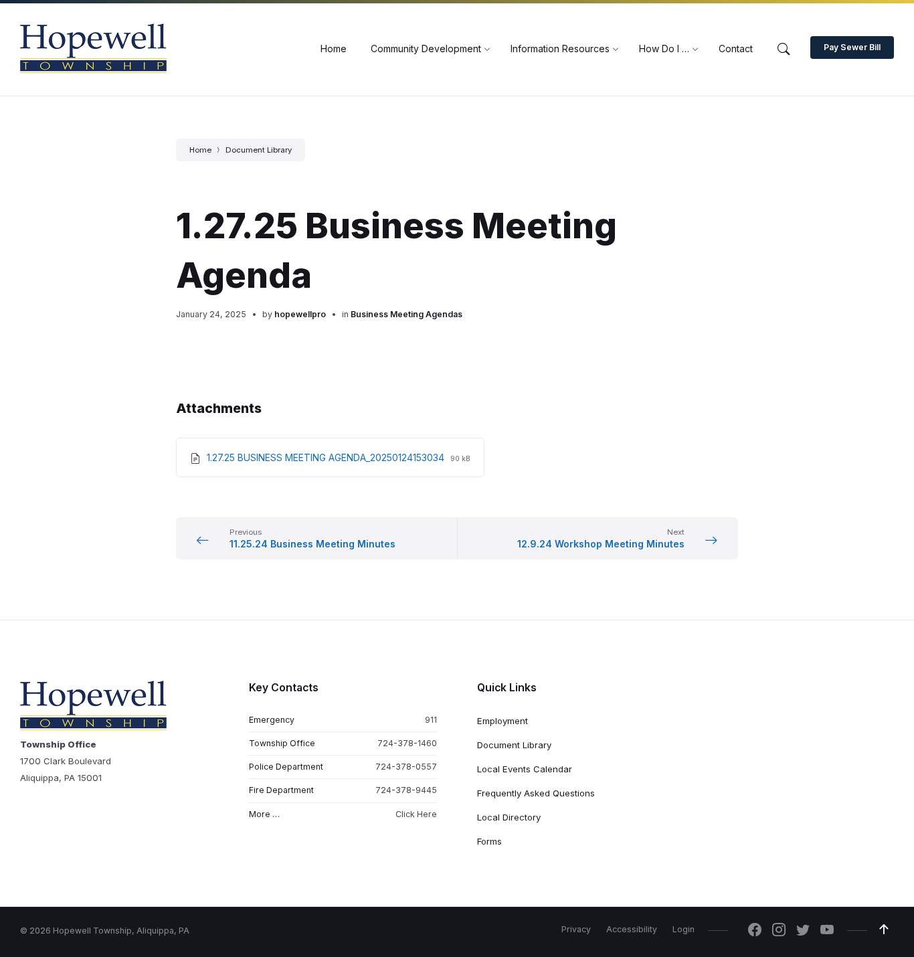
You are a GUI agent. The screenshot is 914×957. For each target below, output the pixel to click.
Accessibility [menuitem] (631, 929)
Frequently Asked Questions (536, 793)
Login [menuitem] (683, 929)
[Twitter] (803, 931)
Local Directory (509, 817)
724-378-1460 (407, 743)
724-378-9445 (406, 790)
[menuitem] (334, 48)
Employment (502, 720)
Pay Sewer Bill (852, 47)
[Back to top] (884, 930)
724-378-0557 (406, 767)
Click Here (416, 814)
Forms (489, 841)
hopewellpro (300, 314)
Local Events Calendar (524, 769)
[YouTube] (827, 931)
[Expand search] (783, 49)
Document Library (258, 150)
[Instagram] (779, 931)
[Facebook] (754, 931)
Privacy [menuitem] (576, 929)
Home (200, 150)
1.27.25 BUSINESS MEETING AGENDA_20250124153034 (327, 457)
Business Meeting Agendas (406, 314)
